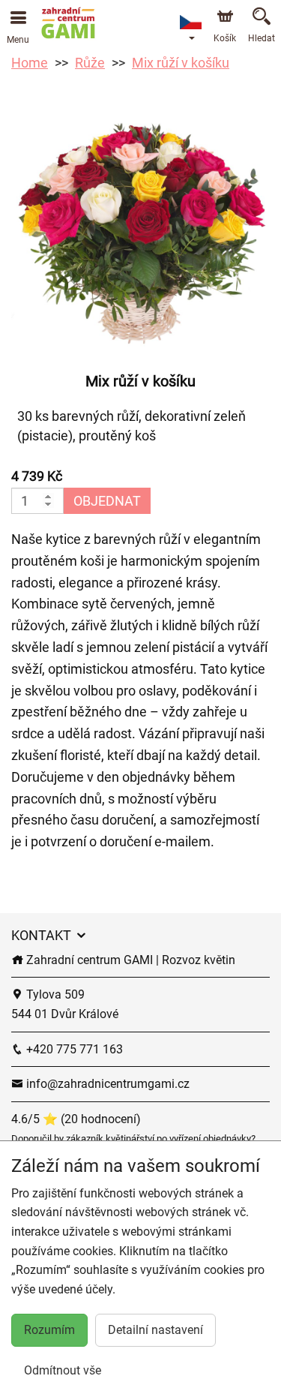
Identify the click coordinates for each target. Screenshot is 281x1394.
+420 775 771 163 (73, 1049)
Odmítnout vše (62, 1370)
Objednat (107, 501)
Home (29, 63)
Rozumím (49, 1330)
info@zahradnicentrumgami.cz (106, 1084)
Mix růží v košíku (180, 63)
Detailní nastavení (155, 1330)
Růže (90, 63)
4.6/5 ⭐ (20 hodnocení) (76, 1119)
